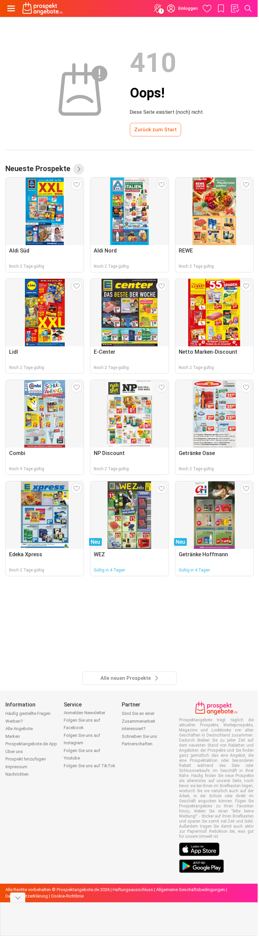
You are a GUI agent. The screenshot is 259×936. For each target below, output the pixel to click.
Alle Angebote (19, 728)
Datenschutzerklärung (26, 896)
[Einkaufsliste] (234, 8)
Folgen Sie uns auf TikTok (89, 765)
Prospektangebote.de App (31, 743)
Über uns (14, 751)
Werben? (14, 721)
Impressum (16, 766)
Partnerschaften (137, 743)
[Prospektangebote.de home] (42, 8)
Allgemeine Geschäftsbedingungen (190, 889)
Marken (12, 736)
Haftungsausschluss (133, 889)
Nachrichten (17, 774)
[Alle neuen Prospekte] (78, 169)
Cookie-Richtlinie (67, 896)
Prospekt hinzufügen (25, 758)
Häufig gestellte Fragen (28, 713)
